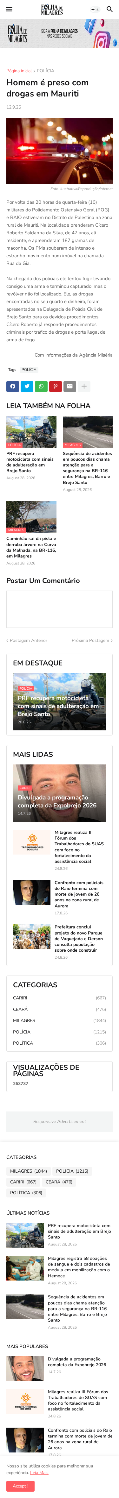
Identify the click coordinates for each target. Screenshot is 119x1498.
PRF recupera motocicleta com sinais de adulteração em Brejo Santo (30, 462)
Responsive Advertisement (59, 1121)
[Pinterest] (55, 386)
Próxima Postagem (90, 640)
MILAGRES (59, 1021)
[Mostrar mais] (84, 386)
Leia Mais (39, 1473)
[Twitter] (27, 386)
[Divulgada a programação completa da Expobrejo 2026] (25, 1368)
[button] (8, 9)
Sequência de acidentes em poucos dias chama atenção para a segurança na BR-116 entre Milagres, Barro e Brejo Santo (87, 468)
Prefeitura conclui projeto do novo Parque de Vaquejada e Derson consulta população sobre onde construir (79, 938)
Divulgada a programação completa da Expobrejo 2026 (77, 1362)
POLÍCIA (45, 71)
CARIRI (59, 998)
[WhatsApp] (41, 386)
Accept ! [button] (20, 1486)
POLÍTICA (59, 1043)
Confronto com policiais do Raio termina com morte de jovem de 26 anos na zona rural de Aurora (79, 894)
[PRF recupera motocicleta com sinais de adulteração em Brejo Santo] (25, 1235)
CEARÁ (59, 1009)
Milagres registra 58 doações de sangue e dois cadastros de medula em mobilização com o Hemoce (79, 1267)
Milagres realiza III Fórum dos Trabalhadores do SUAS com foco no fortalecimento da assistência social (79, 847)
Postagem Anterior (28, 640)
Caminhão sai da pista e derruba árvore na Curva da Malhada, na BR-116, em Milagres (31, 547)
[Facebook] (12, 386)
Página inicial (19, 71)
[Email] (69, 386)
